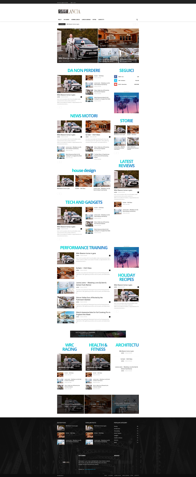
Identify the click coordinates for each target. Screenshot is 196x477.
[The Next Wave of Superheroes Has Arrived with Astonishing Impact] (89, 156)
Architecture (123, 57)
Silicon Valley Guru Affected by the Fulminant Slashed (133, 148)
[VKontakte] (130, 462)
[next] (137, 24)
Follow (137, 80)
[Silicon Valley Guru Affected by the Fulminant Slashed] (129, 55)
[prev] (134, 24)
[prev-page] (58, 107)
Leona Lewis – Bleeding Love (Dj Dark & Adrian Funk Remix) (119, 148)
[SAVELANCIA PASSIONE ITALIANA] (69, 11)
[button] (137, 19)
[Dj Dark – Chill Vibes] (118, 38)
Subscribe (136, 84)
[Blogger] (115, 462)
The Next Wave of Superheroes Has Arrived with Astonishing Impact (101, 156)
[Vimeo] (136, 3)
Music (60, 55)
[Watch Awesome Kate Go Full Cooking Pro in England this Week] (89, 99)
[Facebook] (129, 3)
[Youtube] (138, 3)
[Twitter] (134, 3)
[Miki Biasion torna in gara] (77, 46)
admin (58, 96)
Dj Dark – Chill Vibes (99, 75)
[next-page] (60, 107)
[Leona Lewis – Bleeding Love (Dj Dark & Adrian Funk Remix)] (108, 55)
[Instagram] (132, 3)
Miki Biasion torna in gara (73, 24)
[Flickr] (123, 462)
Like (138, 76)
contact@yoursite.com (90, 469)
